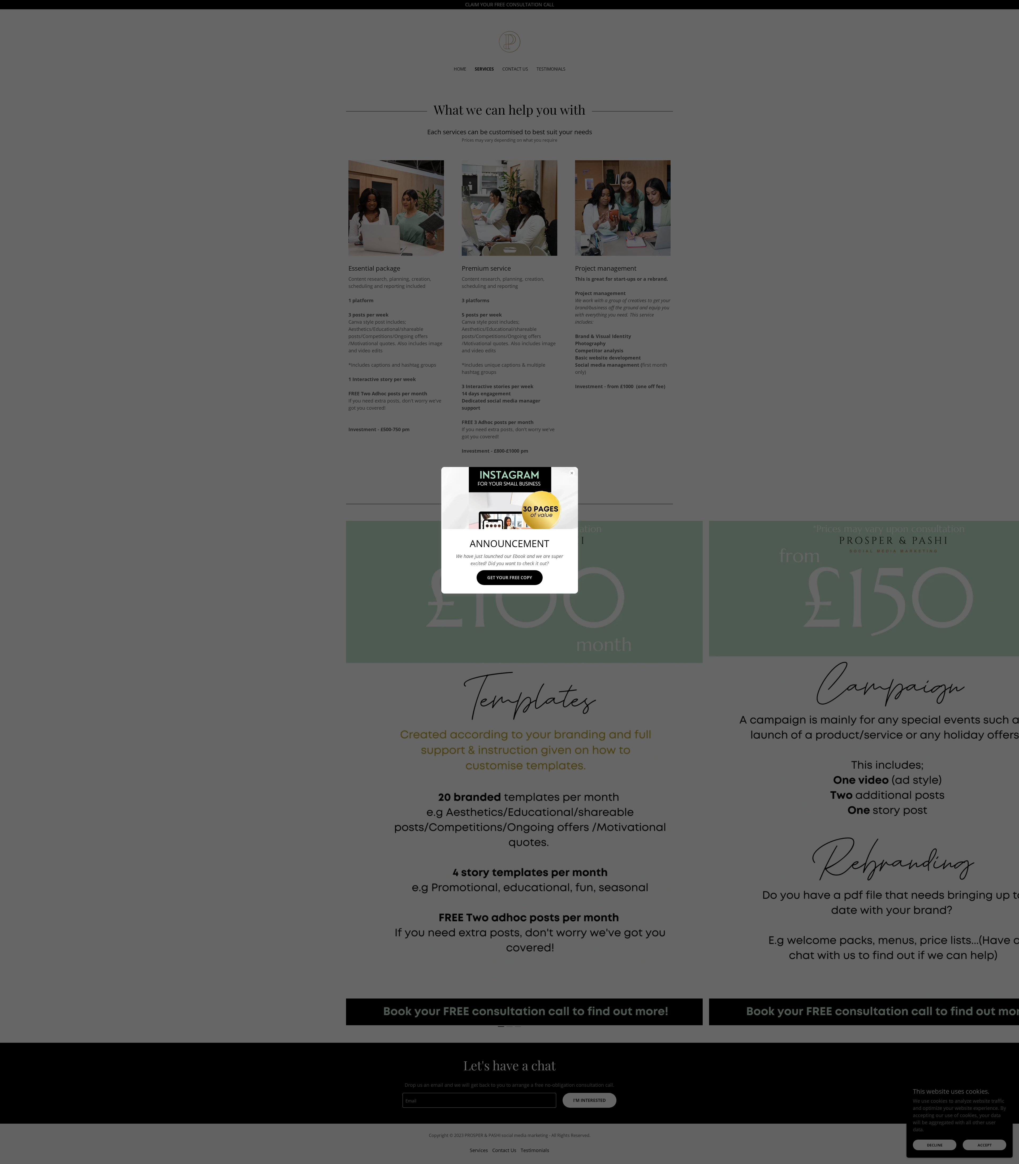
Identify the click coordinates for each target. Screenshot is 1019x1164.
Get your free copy (509, 578)
